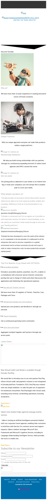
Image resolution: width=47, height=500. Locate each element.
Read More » (5, 403)
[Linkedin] (28, 489)
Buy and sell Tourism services (14, 287)
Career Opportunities (31, 479)
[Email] (19, 489)
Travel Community (10, 316)
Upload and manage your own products (17, 302)
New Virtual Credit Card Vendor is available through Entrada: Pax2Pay (21, 371)
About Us (7, 479)
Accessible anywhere (10, 267)
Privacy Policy (35, 482)
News (40, 479)
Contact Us (11, 482)
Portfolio (20, 479)
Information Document (23, 482)
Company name (6, 456)
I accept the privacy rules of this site (16, 462)
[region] (23, 34)
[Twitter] (22, 489)
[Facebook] (25, 489)
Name (3, 453)
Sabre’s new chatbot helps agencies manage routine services (21, 413)
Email (3, 459)
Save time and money (11, 327)
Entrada (13, 479)
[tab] (23, 267)
